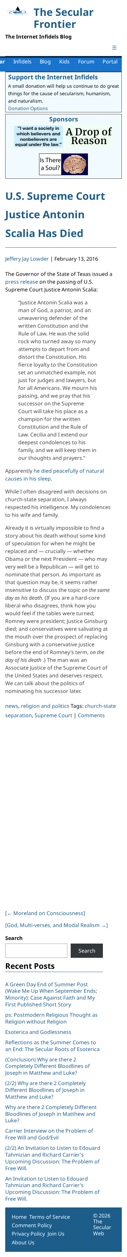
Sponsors (63, 119)
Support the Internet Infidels (53, 77)
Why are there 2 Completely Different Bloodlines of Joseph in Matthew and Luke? (51, 1114)
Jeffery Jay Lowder (27, 258)
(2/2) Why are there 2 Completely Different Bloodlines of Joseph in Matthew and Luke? (45, 1090)
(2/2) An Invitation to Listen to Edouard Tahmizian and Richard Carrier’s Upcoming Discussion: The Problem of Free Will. (52, 1158)
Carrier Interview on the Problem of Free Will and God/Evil (49, 1134)
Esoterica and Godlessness (38, 1032)
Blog (45, 61)
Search (14, 938)
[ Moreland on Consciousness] (45, 913)
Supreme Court (53, 715)
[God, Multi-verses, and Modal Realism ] (56, 925)
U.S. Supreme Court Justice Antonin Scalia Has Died (55, 214)
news (11, 705)
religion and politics (45, 705)
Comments (91, 715)
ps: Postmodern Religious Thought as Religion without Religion (51, 1018)
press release (21, 281)
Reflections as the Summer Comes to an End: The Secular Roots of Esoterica (52, 1046)
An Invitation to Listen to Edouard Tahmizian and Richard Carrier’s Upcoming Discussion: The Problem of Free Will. (52, 1188)
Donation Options (28, 108)
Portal (110, 61)
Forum (86, 61)
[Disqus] (61, 813)
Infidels (22, 61)
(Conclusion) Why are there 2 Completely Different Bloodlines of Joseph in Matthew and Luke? (47, 1066)
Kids (64, 61)
